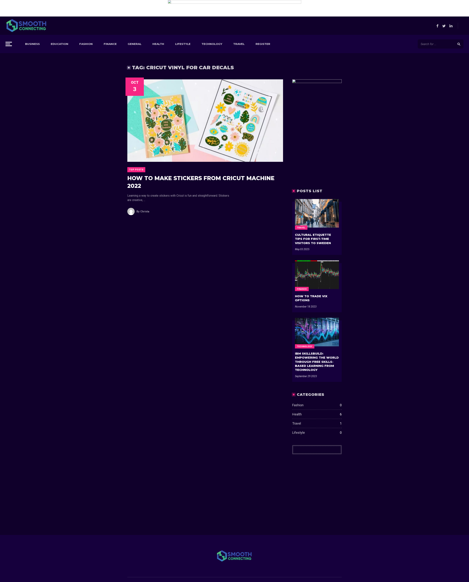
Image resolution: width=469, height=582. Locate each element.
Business (32, 44)
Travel (239, 44)
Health (158, 44)
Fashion (86, 44)
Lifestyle (183, 44)
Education (59, 44)
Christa (142, 211)
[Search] (459, 44)
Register (263, 44)
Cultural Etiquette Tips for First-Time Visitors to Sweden (313, 239)
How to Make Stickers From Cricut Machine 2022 (200, 182)
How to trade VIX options (311, 298)
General (134, 44)
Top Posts (136, 169)
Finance (110, 44)
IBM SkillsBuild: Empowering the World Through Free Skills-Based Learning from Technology (317, 362)
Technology (212, 44)
